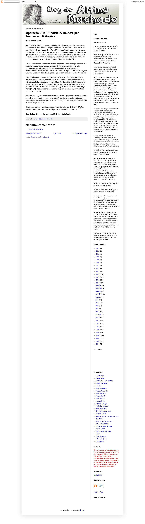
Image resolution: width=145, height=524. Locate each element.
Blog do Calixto (101, 396)
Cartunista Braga (101, 403)
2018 (98, 268)
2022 (98, 257)
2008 (98, 332)
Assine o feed (98, 492)
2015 (98, 277)
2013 (98, 283)
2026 (98, 248)
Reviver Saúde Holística (103, 431)
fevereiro (99, 314)
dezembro (99, 285)
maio (97, 306)
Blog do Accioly (101, 393)
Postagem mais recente (33, 133)
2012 (98, 321)
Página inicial (57, 133)
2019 (98, 265)
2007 (98, 335)
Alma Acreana (100, 378)
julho (97, 300)
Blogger (81, 510)
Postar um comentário (35, 129)
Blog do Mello (100, 401)
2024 (98, 254)
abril (97, 308)
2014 (98, 280)
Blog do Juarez (100, 398)
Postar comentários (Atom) (40, 137)
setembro (99, 294)
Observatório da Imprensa (104, 421)
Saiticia (98, 434)
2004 (98, 344)
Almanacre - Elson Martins (104, 381)
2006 (98, 338)
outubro (98, 291)
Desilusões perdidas (102, 406)
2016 (98, 274)
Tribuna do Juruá (101, 439)
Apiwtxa (98, 386)
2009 (98, 329)
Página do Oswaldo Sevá (104, 426)
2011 (98, 324)
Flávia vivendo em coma (103, 411)
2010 (98, 327)
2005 (98, 341)
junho (98, 303)
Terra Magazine (101, 436)
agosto (98, 297)
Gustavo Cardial (101, 413)
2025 (98, 251)
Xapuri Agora (100, 441)
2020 (98, 263)
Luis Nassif (99, 418)
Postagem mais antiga (80, 133)
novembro (99, 288)
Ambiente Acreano (102, 383)
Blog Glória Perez (101, 388)
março (98, 311)
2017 (98, 271)
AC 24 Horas (100, 376)
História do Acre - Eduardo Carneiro (107, 416)
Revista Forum (100, 429)
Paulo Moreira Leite (102, 424)
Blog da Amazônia (101, 391)
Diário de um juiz (101, 408)
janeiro (98, 317)
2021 (98, 260)
